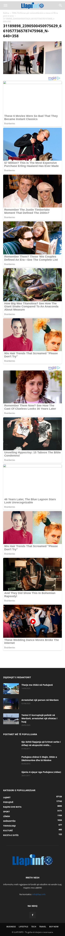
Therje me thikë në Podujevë (37, 684)
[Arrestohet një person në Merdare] (11, 703)
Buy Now (54, 926)
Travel (42, 926)
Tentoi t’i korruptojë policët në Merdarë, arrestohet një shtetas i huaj (39, 718)
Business (11, 926)
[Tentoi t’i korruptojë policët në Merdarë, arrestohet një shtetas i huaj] (11, 718)
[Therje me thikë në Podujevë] (11, 688)
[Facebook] (32, 915)
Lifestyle (23, 926)
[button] (5, 5)
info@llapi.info (39, 894)
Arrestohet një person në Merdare (40, 699)
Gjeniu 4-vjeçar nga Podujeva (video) (41, 772)
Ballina (6, 13)
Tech (33, 926)
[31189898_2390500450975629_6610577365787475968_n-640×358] (32, 73)
